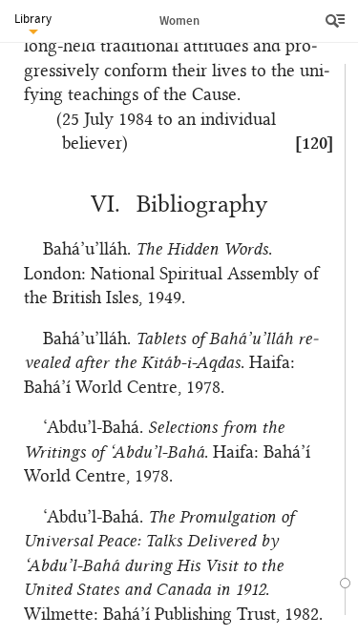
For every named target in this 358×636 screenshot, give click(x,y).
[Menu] (337, 21)
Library (33, 18)
